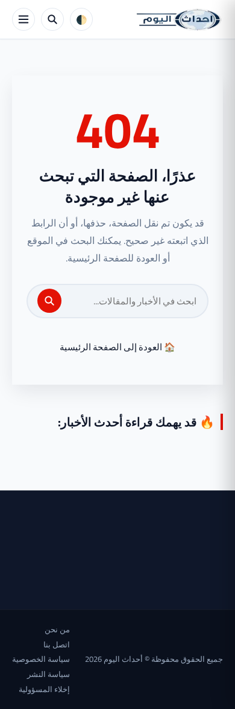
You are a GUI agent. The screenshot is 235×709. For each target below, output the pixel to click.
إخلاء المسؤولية (44, 689)
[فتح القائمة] (23, 19)
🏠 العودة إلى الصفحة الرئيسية (117, 347)
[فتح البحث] (52, 19)
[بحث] (49, 301)
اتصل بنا (56, 644)
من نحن (57, 629)
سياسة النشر (48, 674)
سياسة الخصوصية (41, 659)
